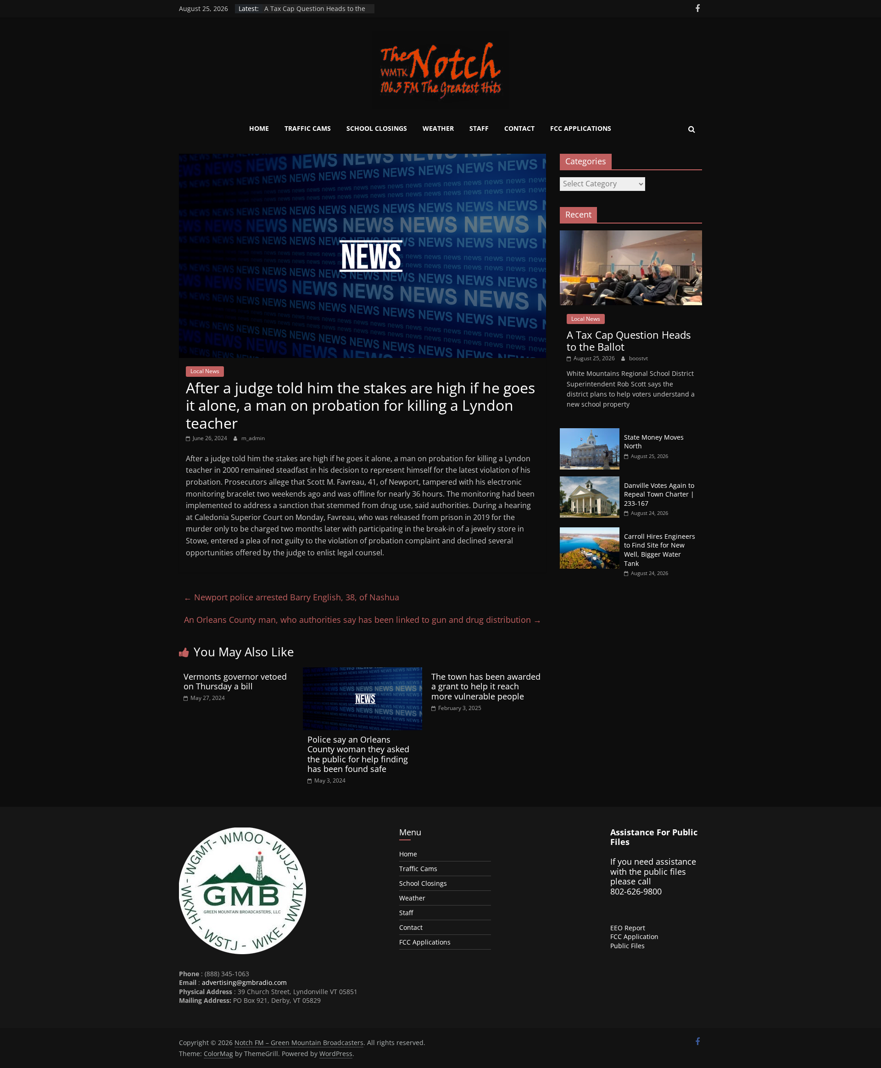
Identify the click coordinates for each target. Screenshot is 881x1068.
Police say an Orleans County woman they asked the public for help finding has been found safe (358, 754)
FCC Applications (580, 128)
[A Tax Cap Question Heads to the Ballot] (631, 235)
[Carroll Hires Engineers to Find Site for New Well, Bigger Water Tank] (589, 532)
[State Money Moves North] (589, 433)
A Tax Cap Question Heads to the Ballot (629, 340)
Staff (479, 128)
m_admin (253, 438)
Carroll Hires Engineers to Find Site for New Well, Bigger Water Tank (659, 550)
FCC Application (634, 936)
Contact (519, 128)
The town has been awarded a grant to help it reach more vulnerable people (486, 686)
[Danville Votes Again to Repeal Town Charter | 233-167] (589, 481)
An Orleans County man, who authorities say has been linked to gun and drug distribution (362, 619)
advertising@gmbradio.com (244, 982)
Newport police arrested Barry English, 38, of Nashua (291, 597)
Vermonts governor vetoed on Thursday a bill (235, 681)
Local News (204, 371)
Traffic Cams (307, 128)
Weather (438, 128)
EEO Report (627, 927)
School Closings (376, 128)
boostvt (638, 358)
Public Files (627, 945)
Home (259, 128)
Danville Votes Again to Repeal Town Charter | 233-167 (659, 494)
